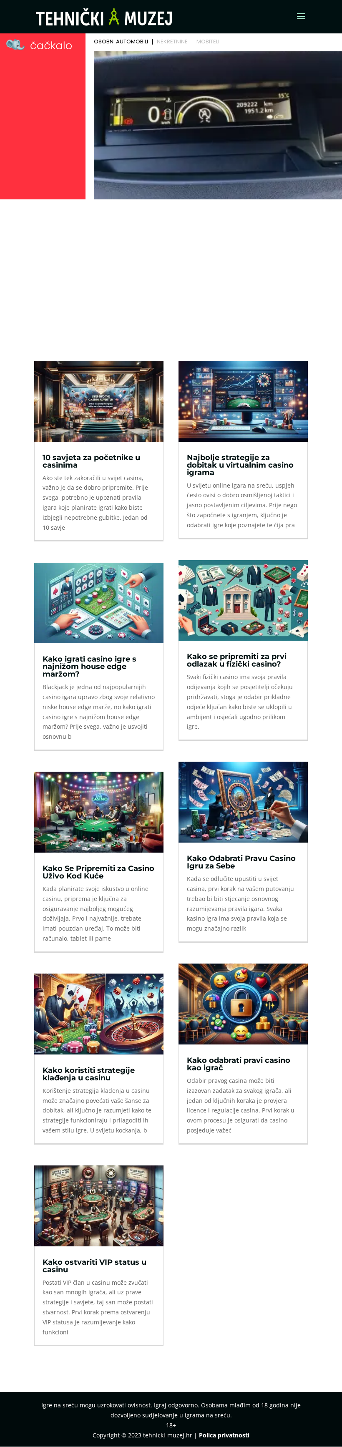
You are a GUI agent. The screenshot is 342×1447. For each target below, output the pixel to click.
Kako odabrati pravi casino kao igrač (238, 1064)
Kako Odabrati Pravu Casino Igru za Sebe (241, 862)
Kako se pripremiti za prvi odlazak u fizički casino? (237, 660)
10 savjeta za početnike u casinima (91, 461)
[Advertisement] (171, 264)
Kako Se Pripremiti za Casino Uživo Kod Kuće (98, 872)
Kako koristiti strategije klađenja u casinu (89, 1074)
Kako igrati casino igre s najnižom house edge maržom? (89, 666)
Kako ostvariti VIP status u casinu (94, 1266)
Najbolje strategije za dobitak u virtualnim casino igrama (240, 465)
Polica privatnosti (224, 1435)
